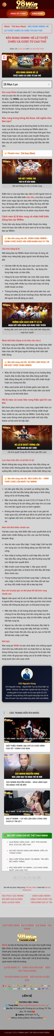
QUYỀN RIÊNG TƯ (12, 967)
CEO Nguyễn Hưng (36, 49)
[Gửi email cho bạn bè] (29, 878)
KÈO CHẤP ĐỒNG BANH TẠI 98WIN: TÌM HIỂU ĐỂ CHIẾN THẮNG (29, 860)
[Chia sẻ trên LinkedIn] (39, 878)
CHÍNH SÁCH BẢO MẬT (33, 967)
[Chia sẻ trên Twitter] (24, 878)
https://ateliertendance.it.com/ (32, 1005)
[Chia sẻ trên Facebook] (20, 878)
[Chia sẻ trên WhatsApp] (15, 878)
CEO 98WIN (40, 925)
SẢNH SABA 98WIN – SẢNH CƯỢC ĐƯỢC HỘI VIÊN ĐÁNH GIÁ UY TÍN (41, 899)
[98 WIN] (27, 4)
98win (7, 26)
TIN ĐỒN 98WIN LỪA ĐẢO (16, 977)
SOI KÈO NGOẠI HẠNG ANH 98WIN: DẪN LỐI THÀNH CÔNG (28, 852)
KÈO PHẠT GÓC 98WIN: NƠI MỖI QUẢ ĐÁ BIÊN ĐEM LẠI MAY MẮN (13, 899)
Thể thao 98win (19, 26)
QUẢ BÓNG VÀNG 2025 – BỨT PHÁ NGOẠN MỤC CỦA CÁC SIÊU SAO (28, 843)
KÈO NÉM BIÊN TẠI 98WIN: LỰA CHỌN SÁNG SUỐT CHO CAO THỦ (28, 868)
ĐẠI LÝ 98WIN (27, 925)
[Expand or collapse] (48, 84)
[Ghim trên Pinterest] (34, 878)
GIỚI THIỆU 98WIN (11, 925)
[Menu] (4, 4)
